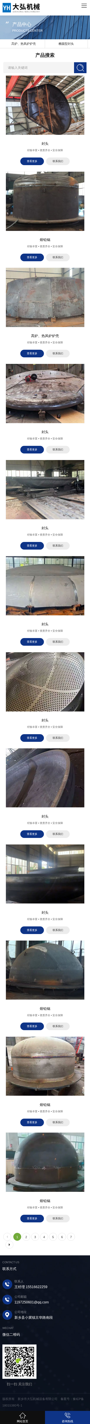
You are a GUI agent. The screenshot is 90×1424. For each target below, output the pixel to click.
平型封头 (66, 43)
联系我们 (58, 161)
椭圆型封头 (23, 43)
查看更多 (32, 161)
